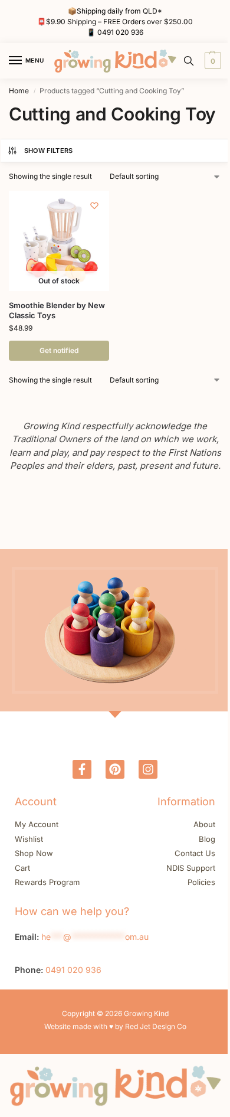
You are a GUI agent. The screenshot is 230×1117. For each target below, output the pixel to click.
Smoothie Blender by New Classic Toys (57, 310)
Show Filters (48, 150)
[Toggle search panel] (189, 61)
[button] (211, 61)
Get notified (59, 350)
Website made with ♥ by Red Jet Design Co (115, 1026)
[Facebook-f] (82, 769)
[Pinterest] (115, 769)
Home (19, 90)
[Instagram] (148, 769)
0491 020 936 (120, 32)
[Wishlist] (94, 205)
